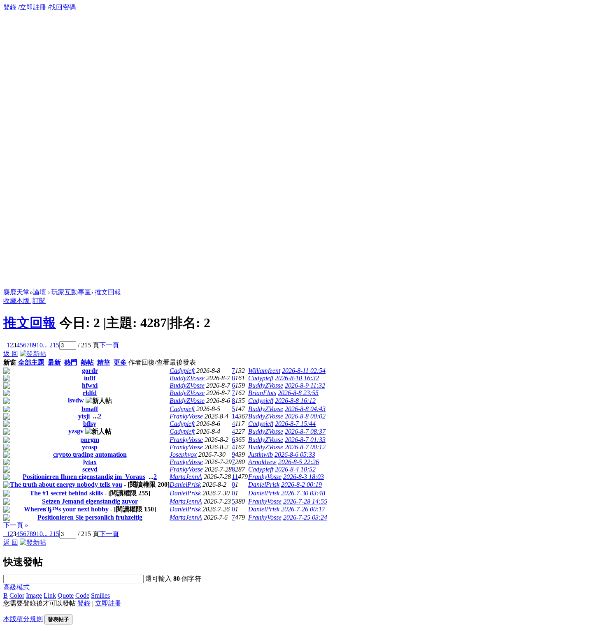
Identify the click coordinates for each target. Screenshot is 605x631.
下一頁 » (15, 525)
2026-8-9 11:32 (305, 385)
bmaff (89, 408)
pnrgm (89, 439)
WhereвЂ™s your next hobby (66, 509)
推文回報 (108, 292)
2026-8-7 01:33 (305, 439)
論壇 (39, 292)
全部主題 (31, 362)
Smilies (100, 595)
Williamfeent (264, 370)
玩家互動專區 (71, 292)
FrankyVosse (186, 416)
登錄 (9, 7)
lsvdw (76, 400)
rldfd (90, 392)
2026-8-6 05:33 (295, 454)
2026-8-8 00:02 (305, 416)
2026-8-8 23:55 (298, 392)
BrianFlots (262, 392)
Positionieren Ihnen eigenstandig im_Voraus (84, 476)
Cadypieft (182, 370)
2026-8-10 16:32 (297, 377)
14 (235, 416)
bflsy (89, 423)
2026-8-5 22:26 (298, 461)
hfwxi (90, 385)
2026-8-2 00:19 (301, 484)
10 (39, 345)
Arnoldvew (262, 461)
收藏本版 (17, 300)
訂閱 (39, 300)
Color (16, 595)
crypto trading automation (90, 454)
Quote (66, 595)
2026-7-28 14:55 (305, 501)
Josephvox (183, 454)
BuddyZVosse (187, 377)
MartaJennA (186, 476)
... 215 (51, 345)
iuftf (89, 377)
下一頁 (109, 345)
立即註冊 (33, 7)
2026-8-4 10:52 (295, 469)
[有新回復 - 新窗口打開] (6, 371)
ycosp (90, 447)
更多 (120, 362)
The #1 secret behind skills (66, 493)
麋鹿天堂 (16, 292)
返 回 (10, 353)
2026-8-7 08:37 (305, 431)
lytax (90, 461)
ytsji (84, 416)
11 (235, 476)
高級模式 (16, 587)
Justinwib (260, 454)
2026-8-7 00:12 (305, 447)
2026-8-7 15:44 (295, 423)
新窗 (9, 362)
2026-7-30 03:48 (303, 493)
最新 (54, 362)
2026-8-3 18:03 (303, 476)
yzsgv (76, 431)
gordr (90, 370)
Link (50, 595)
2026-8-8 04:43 (305, 408)
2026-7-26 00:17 (303, 509)
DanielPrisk (185, 484)
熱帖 (87, 362)
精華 (103, 362)
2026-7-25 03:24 (305, 517)
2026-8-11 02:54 (304, 370)
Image (34, 595)
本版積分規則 (23, 618)
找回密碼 (62, 7)
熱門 (70, 362)
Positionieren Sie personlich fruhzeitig (89, 517)
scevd (90, 469)
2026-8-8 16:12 (295, 400)
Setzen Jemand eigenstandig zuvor (90, 501)
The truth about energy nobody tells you (66, 484)
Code (82, 595)
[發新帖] (33, 353)
